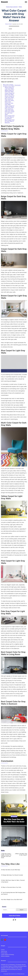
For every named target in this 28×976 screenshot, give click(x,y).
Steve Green (8, 24)
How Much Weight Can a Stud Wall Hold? (11, 899)
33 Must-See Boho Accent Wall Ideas (10, 869)
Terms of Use (4, 951)
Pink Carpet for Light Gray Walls (9, 109)
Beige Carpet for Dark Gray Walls (9, 91)
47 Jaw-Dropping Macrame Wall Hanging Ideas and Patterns (13, 893)
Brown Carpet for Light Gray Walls (9, 97)
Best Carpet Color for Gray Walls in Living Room (9, 117)
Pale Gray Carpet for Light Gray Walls (9, 113)
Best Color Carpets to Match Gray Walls (8, 85)
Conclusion (18, 85)
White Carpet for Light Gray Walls (9, 88)
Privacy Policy (4, 952)
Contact (3, 949)
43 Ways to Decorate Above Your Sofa (11, 887)
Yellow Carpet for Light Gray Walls (9, 106)
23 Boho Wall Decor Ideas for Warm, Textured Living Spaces (13, 881)
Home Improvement (12, 7)
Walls (20, 7)
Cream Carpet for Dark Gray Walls (9, 94)
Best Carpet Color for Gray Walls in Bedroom (9, 121)
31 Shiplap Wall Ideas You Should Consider (12, 875)
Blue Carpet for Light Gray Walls (9, 99)
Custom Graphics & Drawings (7, 954)
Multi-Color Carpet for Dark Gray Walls (9, 103)
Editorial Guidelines (5, 956)
